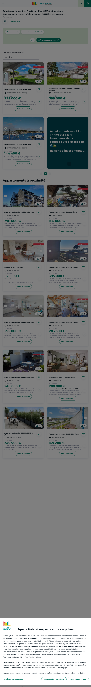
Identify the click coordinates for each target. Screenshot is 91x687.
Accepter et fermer (78, 679)
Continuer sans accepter (13, 679)
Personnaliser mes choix (54, 679)
